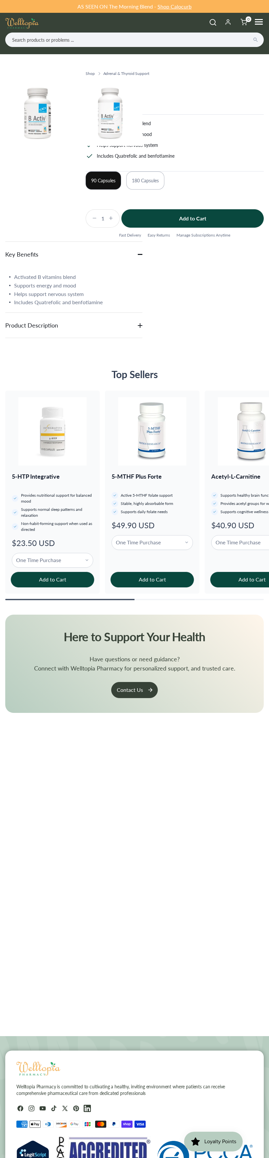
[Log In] (228, 22)
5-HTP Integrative (36, 476)
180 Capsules (145, 180)
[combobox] (134, 40)
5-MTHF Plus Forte (137, 476)
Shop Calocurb (174, 6)
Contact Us (130, 690)
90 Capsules (103, 180)
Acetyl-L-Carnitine (235, 476)
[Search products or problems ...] (256, 40)
